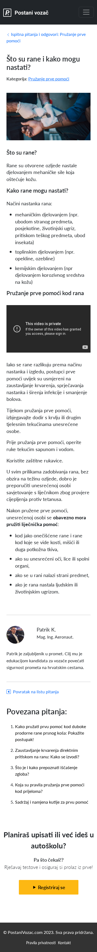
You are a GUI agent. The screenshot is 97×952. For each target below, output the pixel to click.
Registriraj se (51, 887)
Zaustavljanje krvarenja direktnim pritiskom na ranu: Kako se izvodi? (47, 753)
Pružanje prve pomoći (48, 79)
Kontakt (64, 942)
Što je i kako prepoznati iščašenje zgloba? (46, 770)
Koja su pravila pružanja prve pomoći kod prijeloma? (49, 788)
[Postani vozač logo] (26, 12)
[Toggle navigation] (86, 12)
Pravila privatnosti (41, 942)
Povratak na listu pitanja (36, 691)
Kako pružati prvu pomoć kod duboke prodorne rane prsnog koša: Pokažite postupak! (50, 732)
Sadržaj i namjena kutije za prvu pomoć (51, 802)
